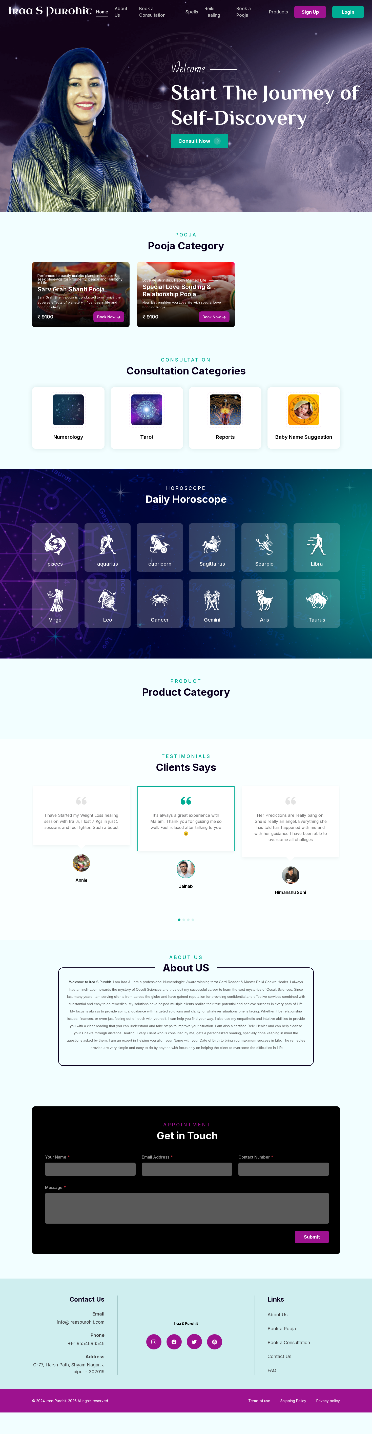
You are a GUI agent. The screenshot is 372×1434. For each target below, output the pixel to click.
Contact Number (254, 1157)
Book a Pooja (243, 12)
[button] (179, 920)
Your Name (55, 1157)
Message (54, 1187)
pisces (55, 564)
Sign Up (310, 12)
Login (348, 12)
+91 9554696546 (86, 1343)
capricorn (160, 564)
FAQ (271, 1370)
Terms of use (259, 1401)
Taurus (316, 620)
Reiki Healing (212, 12)
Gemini (212, 620)
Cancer (160, 620)
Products (278, 11)
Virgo (55, 620)
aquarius (107, 564)
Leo (107, 620)
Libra (317, 564)
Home (102, 11)
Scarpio (264, 564)
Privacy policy (328, 1401)
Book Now (106, 316)
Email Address (155, 1157)
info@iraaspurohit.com (81, 1322)
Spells (191, 11)
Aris (264, 620)
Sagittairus (212, 564)
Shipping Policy (293, 1401)
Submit (312, 1237)
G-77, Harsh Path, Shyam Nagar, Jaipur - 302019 (69, 1368)
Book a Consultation (152, 12)
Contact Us (279, 1356)
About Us (121, 12)
